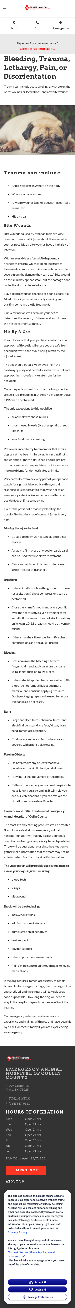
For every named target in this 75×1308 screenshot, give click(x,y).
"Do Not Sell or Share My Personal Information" (31, 1254)
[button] (6, 8)
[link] (37, 8)
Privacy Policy (18, 1232)
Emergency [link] (25, 1170)
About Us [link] (15, 1181)
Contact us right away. (37, 48)
